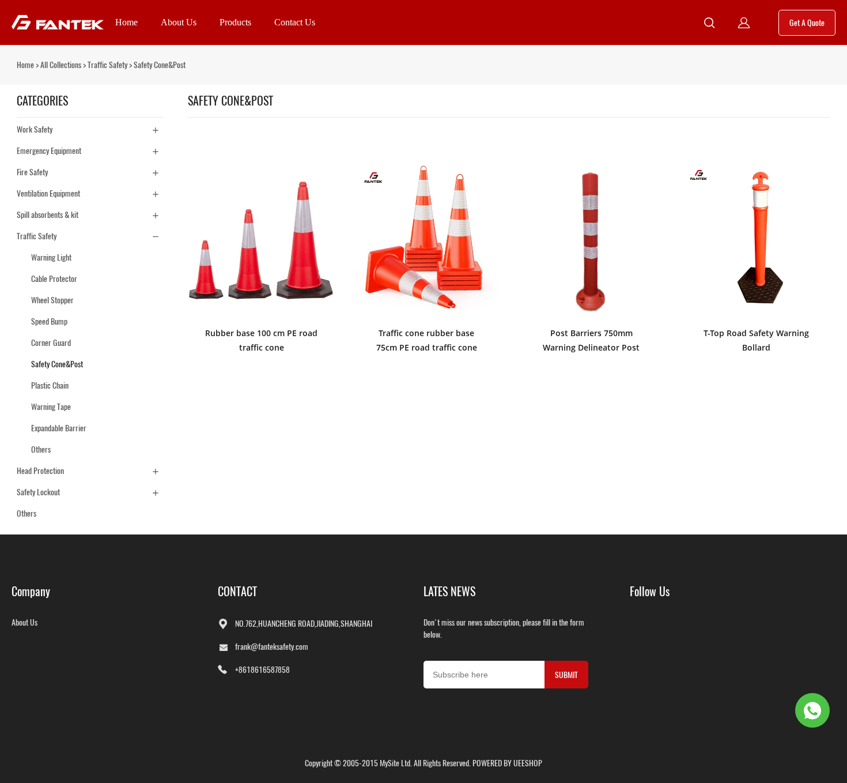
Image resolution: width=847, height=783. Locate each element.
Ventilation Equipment (48, 193)
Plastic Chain (50, 385)
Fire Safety (32, 172)
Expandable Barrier (58, 428)
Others (41, 449)
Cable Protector (54, 278)
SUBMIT (566, 674)
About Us (178, 22)
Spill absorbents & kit (47, 214)
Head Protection (40, 470)
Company (31, 591)
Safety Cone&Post (160, 64)
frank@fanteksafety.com (271, 646)
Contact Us (294, 22)
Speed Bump (49, 321)
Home (126, 22)
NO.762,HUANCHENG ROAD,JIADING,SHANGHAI (303, 623)
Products (235, 22)
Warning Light (51, 257)
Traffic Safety (107, 64)
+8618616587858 (262, 669)
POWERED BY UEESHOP (507, 763)
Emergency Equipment (49, 150)
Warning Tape (51, 406)
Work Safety (34, 129)
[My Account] (744, 23)
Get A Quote (807, 22)
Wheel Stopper (52, 300)
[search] (709, 24)
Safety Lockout (38, 492)
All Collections (60, 64)
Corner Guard (51, 342)
